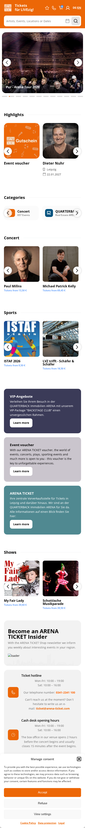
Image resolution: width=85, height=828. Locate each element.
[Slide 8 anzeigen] (53, 96)
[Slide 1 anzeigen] (4, 96)
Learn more (21, 423)
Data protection (47, 823)
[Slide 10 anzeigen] (66, 96)
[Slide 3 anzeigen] (18, 96)
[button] (79, 759)
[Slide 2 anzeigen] (11, 96)
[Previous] (8, 151)
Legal (61, 823)
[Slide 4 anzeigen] (25, 96)
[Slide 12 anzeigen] (80, 96)
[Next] (77, 151)
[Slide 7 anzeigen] (46, 96)
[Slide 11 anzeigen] (73, 96)
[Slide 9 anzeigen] (59, 96)
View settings (42, 814)
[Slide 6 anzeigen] (39, 96)
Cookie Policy (28, 823)
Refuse (42, 803)
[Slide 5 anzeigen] (32, 96)
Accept (42, 792)
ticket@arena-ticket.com (53, 708)
